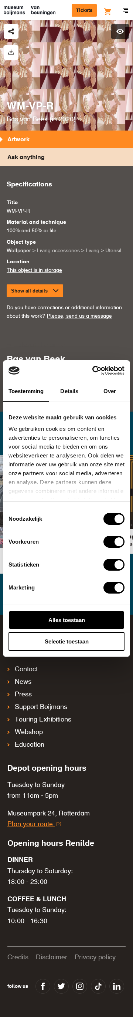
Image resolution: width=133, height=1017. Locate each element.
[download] (11, 52)
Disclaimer (51, 957)
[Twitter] (61, 986)
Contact (26, 669)
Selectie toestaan (67, 641)
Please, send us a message (79, 316)
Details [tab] (69, 391)
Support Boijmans (41, 707)
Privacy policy (95, 957)
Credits (17, 957)
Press (23, 694)
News (23, 682)
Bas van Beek (27, 119)
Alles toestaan (66, 620)
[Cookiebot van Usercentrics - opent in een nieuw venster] (94, 370)
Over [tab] (109, 391)
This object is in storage (34, 270)
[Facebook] (42, 986)
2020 (66, 119)
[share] (11, 31)
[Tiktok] (98, 986)
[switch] (114, 542)
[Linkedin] (116, 986)
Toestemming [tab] (26, 391)
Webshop (29, 732)
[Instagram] (79, 986)
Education (29, 744)
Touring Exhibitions (43, 719)
